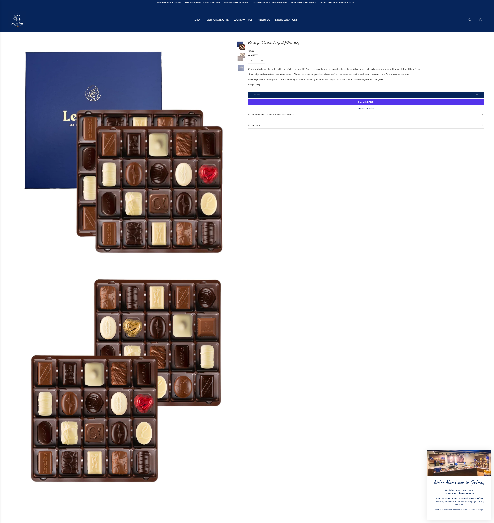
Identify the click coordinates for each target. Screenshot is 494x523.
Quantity (253, 55)
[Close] (486, 455)
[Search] (470, 20)
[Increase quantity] (262, 60)
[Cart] (476, 20)
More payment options (366, 108)
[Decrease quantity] (251, 60)
